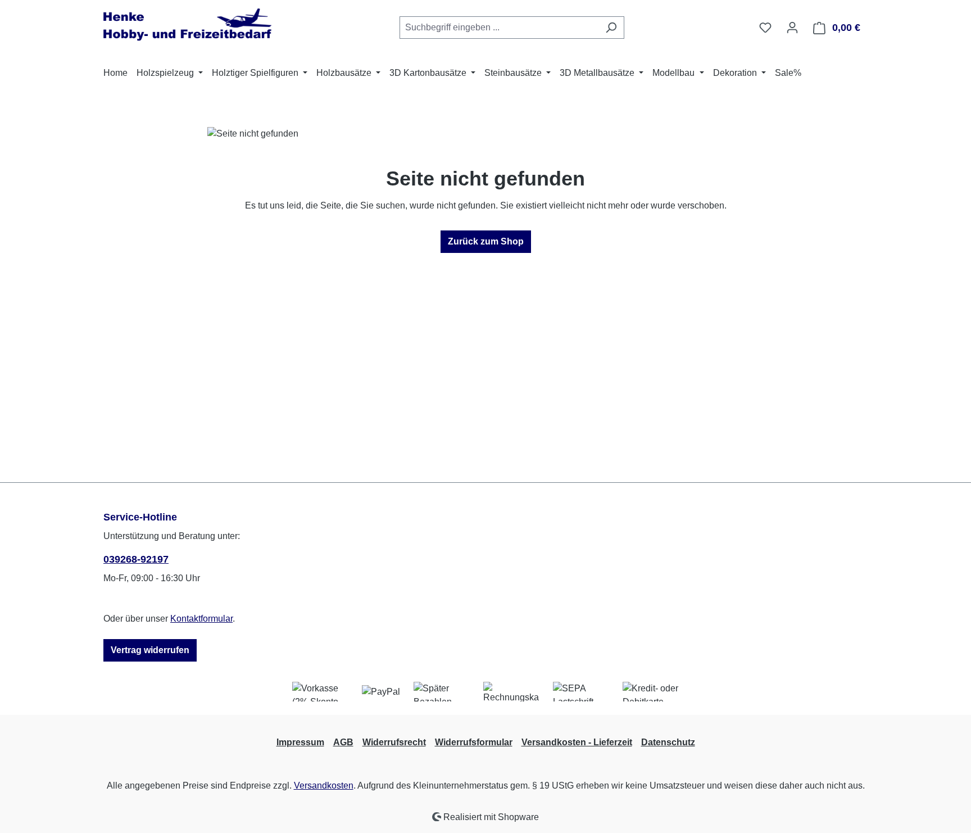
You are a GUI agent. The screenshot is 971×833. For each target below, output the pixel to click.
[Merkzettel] (765, 27)
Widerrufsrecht (394, 742)
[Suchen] (611, 27)
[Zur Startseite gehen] (187, 25)
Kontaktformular (201, 618)
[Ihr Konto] (792, 27)
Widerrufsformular (473, 742)
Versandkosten (323, 785)
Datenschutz (668, 742)
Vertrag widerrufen (150, 650)
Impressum (300, 742)
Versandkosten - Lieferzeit (576, 742)
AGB (343, 742)
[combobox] (499, 27)
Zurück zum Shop (486, 241)
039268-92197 (136, 559)
